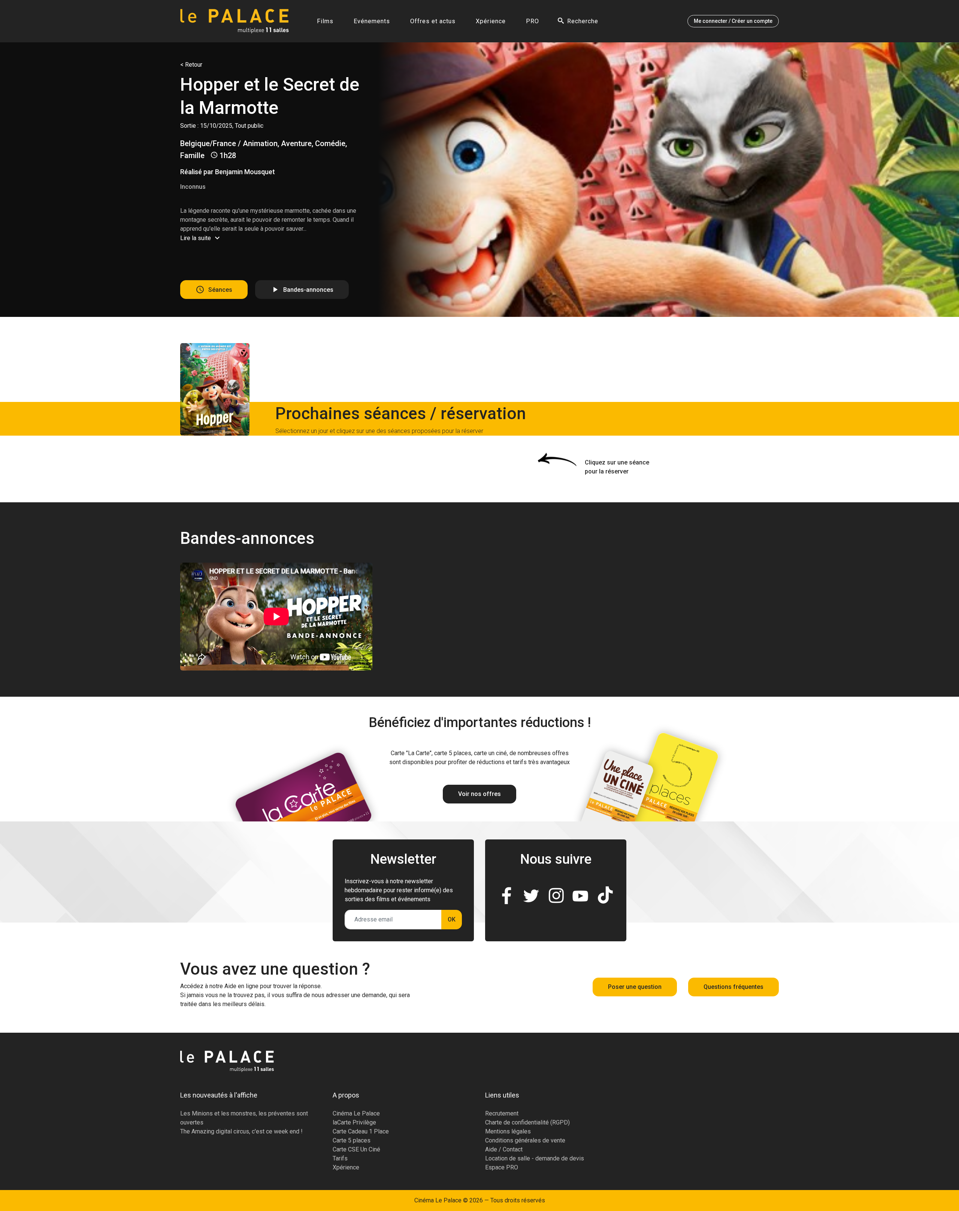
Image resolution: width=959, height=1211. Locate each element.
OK (452, 919)
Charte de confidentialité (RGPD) (527, 1122)
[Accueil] (234, 21)
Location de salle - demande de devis (534, 1158)
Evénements (372, 21)
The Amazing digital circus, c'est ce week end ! (241, 1131)
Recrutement (501, 1113)
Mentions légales (508, 1131)
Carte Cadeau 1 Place (361, 1131)
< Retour (191, 64)
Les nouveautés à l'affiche (218, 1095)
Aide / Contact (504, 1149)
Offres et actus (433, 21)
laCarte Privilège (354, 1122)
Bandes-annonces (308, 289)
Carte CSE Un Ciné (356, 1149)
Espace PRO (501, 1167)
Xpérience (491, 21)
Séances (220, 289)
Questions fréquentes (733, 986)
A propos (346, 1095)
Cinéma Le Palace (356, 1113)
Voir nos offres (479, 793)
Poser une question (635, 986)
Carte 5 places (351, 1140)
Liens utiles (502, 1095)
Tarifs (340, 1158)
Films (325, 21)
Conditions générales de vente (525, 1140)
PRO (532, 21)
